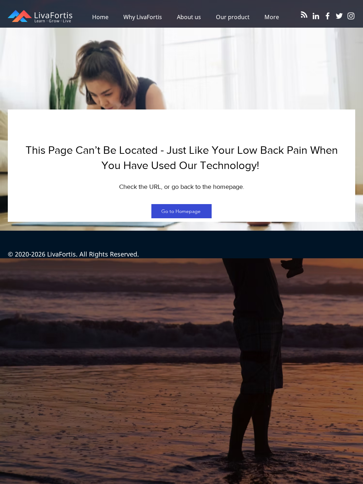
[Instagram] (351, 16)
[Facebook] (327, 16)
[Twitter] (339, 16)
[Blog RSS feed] (304, 14)
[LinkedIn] (315, 16)
